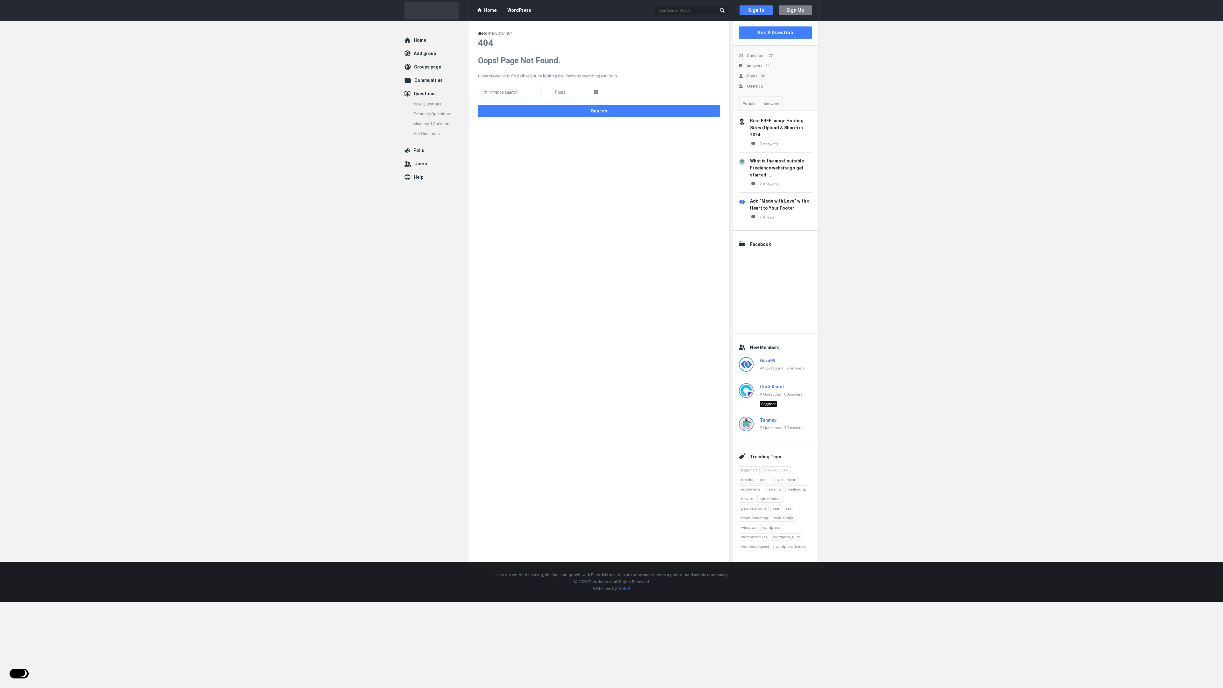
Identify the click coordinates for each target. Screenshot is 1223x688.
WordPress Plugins (525, 30)
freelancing (797, 489)
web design (783, 517)
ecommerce (750, 489)
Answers (771, 103)
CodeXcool (772, 386)
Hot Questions (426, 133)
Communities (428, 80)
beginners (749, 470)
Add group (425, 53)
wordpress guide (787, 536)
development (784, 479)
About (490, 51)
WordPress (519, 10)
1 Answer (768, 217)
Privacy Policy (492, 72)
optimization (770, 498)
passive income (753, 508)
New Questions (427, 104)
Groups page (427, 66)
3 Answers (769, 144)
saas (776, 508)
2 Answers (769, 184)
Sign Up (795, 10)
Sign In (756, 10)
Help (418, 177)
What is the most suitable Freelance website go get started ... (777, 167)
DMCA (521, 72)
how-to (747, 498)
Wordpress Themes (575, 30)
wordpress (771, 527)
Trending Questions (431, 113)
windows (748, 527)
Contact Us (568, 72)
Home (490, 10)
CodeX (624, 588)
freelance (773, 489)
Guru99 (767, 360)
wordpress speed (755, 546)
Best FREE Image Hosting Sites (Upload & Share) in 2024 (777, 127)
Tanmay (768, 420)
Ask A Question (775, 32)
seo (789, 508)
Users (420, 163)
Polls (418, 150)
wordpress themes (791, 546)
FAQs (542, 72)
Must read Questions (432, 123)
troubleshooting (754, 517)
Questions (425, 93)
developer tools (754, 479)
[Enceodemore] (436, 10)
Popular (750, 103)
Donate (488, 93)
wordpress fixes (754, 536)
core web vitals (776, 470)
